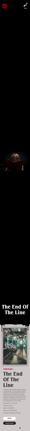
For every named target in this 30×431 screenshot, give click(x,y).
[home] (5, 6)
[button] (25, 6)
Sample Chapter (9, 423)
